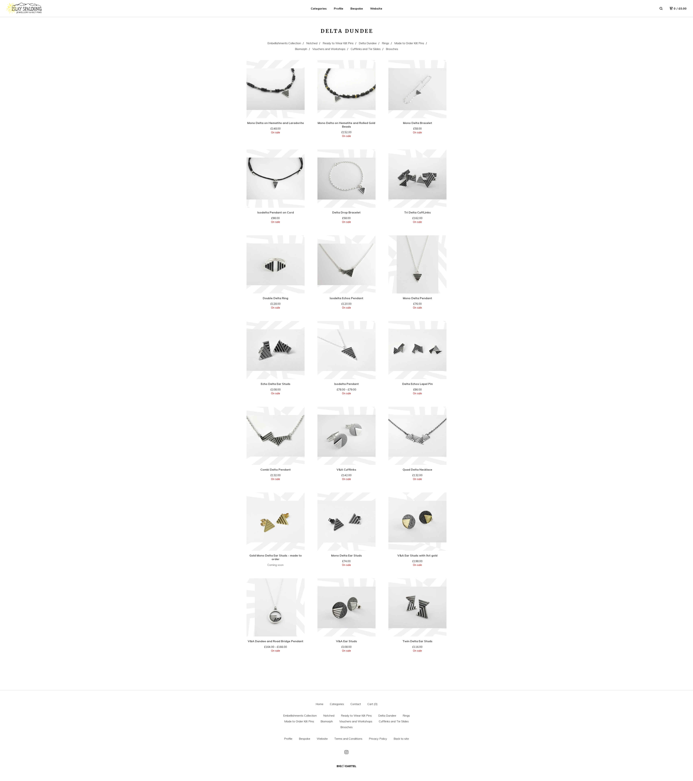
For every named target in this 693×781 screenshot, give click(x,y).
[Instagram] (346, 752)
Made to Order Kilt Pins (409, 43)
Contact (355, 704)
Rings (385, 43)
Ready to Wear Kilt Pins (338, 43)
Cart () (372, 704)
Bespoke (356, 8)
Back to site (401, 738)
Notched (311, 43)
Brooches (392, 49)
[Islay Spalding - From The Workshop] (24, 8)
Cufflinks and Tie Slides (366, 49)
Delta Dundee (368, 43)
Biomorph (301, 49)
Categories (319, 8)
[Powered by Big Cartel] (346, 766)
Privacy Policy (378, 738)
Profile (338, 8)
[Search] (661, 8)
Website (376, 8)
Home (319, 704)
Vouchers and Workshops (328, 49)
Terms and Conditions (348, 738)
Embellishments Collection (284, 43)
